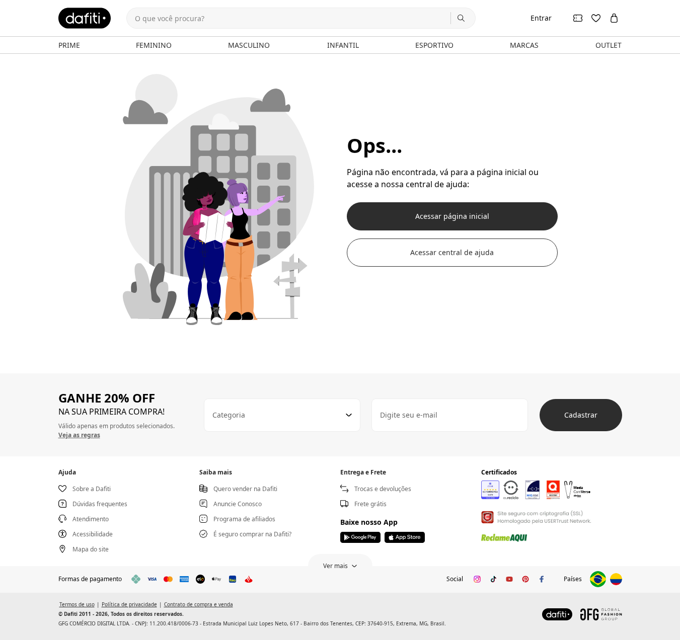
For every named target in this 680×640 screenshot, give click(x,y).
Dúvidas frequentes (99, 504)
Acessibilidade (92, 534)
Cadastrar (580, 415)
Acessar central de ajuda (452, 252)
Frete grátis (370, 504)
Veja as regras (79, 435)
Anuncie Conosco (237, 504)
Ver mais (335, 566)
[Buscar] (461, 18)
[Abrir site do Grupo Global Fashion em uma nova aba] (601, 614)
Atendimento (90, 519)
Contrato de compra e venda (198, 604)
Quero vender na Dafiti (245, 489)
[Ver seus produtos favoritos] (596, 18)
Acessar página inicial (452, 216)
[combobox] (282, 415)
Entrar (541, 18)
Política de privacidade (129, 604)
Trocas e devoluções (382, 489)
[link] (84, 18)
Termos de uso (77, 604)
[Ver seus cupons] (578, 18)
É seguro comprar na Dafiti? (252, 534)
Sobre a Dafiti (91, 489)
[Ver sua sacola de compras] (614, 18)
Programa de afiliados (244, 519)
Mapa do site (90, 549)
